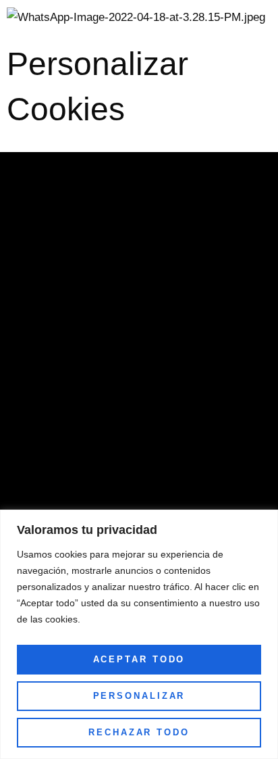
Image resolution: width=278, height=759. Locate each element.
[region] (139, 634)
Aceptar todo (139, 659)
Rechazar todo (139, 732)
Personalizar (139, 696)
